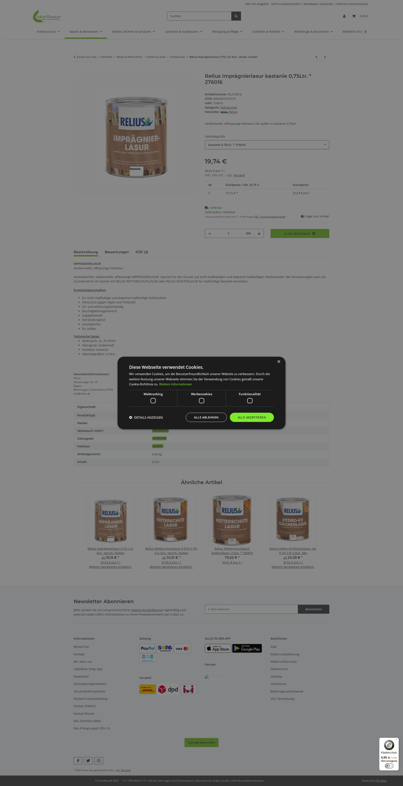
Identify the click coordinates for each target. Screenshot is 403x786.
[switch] (389, 765)
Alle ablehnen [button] (206, 417)
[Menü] (396, 740)
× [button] (278, 361)
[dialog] (201, 393)
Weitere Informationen (175, 384)
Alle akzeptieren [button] (252, 417)
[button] (146, 417)
